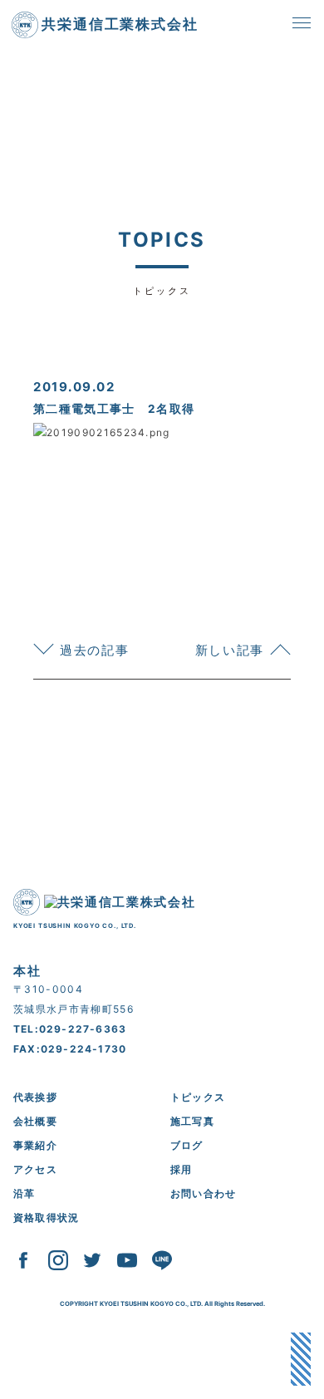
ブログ (187, 1145)
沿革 (24, 1193)
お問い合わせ (203, 1193)
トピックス (197, 1097)
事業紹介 (35, 1145)
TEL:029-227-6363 (69, 1029)
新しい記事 (229, 650)
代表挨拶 (35, 1097)
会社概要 (35, 1121)
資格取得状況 (46, 1217)
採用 (181, 1169)
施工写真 (192, 1121)
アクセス (35, 1169)
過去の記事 (94, 650)
